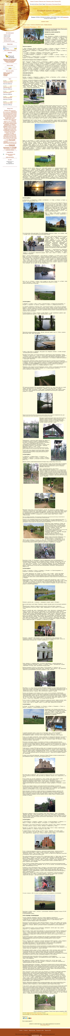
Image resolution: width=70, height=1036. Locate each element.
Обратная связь (42, 1)
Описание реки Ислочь (8, 81)
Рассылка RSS (7, 73)
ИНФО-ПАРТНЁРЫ (10, 157)
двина (5, 148)
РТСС (14, 121)
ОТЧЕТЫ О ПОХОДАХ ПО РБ (37, 24)
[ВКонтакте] (23, 1018)
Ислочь (15, 113)
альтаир (12, 113)
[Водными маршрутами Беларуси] (10, 155)
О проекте (36, 1)
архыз (12, 137)
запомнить (7, 48)
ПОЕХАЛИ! (5, 114)
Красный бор (8, 138)
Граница (7, 122)
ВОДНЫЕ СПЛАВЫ (7, 34)
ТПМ (5, 122)
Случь (10, 133)
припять (9, 131)
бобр (5, 127)
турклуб (13, 117)
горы (10, 137)
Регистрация (13, 50)
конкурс (14, 127)
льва (15, 128)
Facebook (5, 75)
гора (7, 140)
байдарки (8, 148)
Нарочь (13, 124)
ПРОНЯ (11, 96)
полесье (7, 133)
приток (12, 119)
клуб (11, 124)
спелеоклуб (8, 113)
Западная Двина (13, 148)
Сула (4, 113)
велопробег (8, 115)
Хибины (12, 138)
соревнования (7, 134)
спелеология (13, 110)
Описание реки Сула (7, 87)
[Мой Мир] (29, 1018)
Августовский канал (7, 111)
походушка (14, 125)
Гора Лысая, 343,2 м (7, 92)
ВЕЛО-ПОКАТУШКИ (7, 38)
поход (12, 145)
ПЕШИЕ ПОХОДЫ (48, 24)
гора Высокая (8, 143)
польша (12, 115)
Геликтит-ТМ (7, 110)
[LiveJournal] (25, 1018)
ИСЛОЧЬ (11, 80)
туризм (5, 128)
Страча (5, 131)
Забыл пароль (7, 50)
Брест (11, 114)
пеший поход (6, 135)
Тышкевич (11, 122)
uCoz (41, 1035)
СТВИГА (11, 101)
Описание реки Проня (7, 97)
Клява (8, 114)
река (16, 126)
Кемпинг (10, 118)
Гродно (13, 126)
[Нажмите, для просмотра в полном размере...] (33, 43)
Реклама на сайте (50, 1)
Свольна (12, 149)
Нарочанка (6, 125)
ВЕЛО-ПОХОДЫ (7, 37)
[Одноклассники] (28, 1018)
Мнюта (13, 116)
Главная (31, 1)
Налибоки (9, 126)
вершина (6, 147)
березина (11, 123)
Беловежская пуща (7, 136)
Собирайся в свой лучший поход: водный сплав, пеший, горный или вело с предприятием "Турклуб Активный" (10, 61)
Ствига (12, 128)
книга (13, 133)
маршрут (10, 125)
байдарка (14, 111)
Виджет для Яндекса (8, 72)
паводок (7, 127)
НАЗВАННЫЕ (12, 91)
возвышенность (11, 141)
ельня (15, 115)
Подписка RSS (58, 1)
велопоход (13, 131)
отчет (11, 134)
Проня (15, 119)
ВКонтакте (6, 74)
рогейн (4, 115)
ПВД (10, 147)
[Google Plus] (30, 1018)
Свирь (39, 1014)
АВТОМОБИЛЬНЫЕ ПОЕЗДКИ (9, 41)
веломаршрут (6, 129)
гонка (9, 120)
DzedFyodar (39, 1012)
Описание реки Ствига (7, 102)
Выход (59, 4)
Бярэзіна (14, 122)
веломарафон (8, 116)
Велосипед (9, 117)
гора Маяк (7, 137)
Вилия (6, 118)
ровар (15, 116)
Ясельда (10, 127)
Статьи (28, 24)
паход (5, 117)
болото (4, 116)
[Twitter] (26, 1018)
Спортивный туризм (12, 135)
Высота (14, 134)
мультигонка (6, 123)
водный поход (8, 149)
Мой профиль (49, 4)
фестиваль (5, 119)
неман (9, 119)
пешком (36, 1014)
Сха (12, 132)
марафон (5, 126)
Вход (48, 1024)
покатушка (14, 114)
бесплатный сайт (35, 1035)
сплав (14, 147)
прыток (13, 118)
